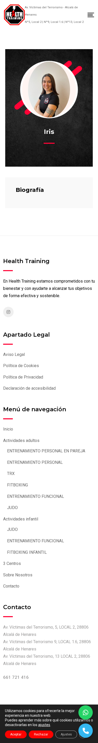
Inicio (8, 429)
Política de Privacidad (23, 377)
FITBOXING (17, 485)
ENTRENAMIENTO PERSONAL (35, 462)
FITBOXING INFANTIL (27, 552)
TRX (11, 473)
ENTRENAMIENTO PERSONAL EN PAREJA (46, 450)
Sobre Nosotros (17, 574)
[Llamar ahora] (85, 731)
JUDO (12, 507)
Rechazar (41, 734)
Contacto (11, 586)
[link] (8, 312)
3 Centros (12, 563)
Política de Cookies (21, 365)
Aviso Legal (14, 354)
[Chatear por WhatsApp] (85, 712)
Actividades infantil (20, 519)
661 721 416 (16, 677)
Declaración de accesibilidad (29, 388)
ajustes (44, 725)
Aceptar (15, 734)
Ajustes (66, 734)
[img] (14, 13)
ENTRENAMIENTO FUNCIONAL (35, 496)
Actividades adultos (21, 440)
